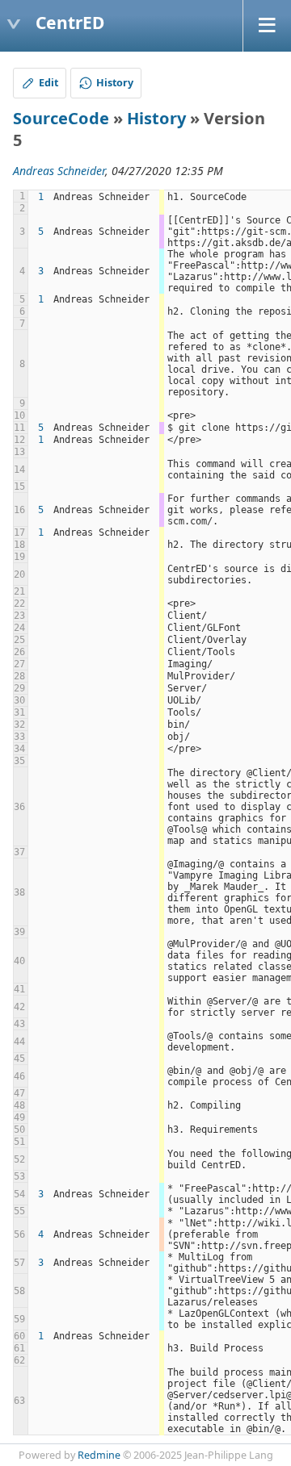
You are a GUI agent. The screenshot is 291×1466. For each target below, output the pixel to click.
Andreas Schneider (59, 170)
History (156, 118)
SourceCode (61, 118)
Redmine (99, 1455)
